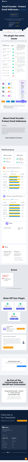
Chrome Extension (4, 447)
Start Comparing (20, 328)
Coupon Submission (4, 444)
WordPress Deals (14, 441)
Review (4, 30)
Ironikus (23, 10)
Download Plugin (2, 101)
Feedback (13, 444)
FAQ (12, 445)
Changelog (19, 30)
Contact (13, 447)
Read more (8, 288)
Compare (14, 30)
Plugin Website (7, 101)
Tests (9, 30)
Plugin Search (4, 445)
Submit (22, 366)
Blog (12, 442)
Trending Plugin (4, 442)
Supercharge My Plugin (9, 347)
